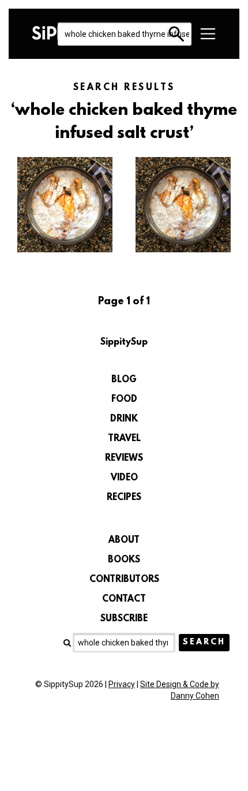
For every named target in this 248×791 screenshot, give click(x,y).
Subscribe (124, 619)
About (124, 540)
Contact (124, 599)
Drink (124, 419)
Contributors (124, 579)
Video (124, 478)
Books (124, 560)
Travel (124, 439)
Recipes (124, 497)
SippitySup (124, 342)
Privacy (121, 684)
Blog (124, 380)
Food (124, 399)
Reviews (124, 458)
